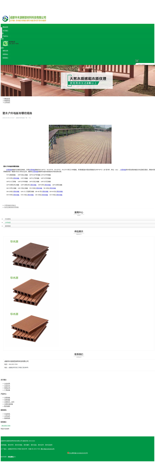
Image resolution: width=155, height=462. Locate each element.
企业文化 (13, 33)
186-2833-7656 (14, 44)
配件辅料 (38, 38)
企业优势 (7, 33)
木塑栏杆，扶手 (21, 38)
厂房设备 (25, 33)
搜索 (137, 61)
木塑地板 (7, 38)
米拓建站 (11, 457)
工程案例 (5, 41)
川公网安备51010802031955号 (78, 453)
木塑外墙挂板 (31, 38)
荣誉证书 (19, 33)
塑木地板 (16, 178)
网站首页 (5, 27)
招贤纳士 (5, 54)
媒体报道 (19, 48)
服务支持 (5, 50)
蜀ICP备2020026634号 (47, 449)
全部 (2, 33)
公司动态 (13, 48)
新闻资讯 (5, 45)
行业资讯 (7, 48)
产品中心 (5, 36)
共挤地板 (13, 38)
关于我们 (5, 30)
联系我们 (5, 58)
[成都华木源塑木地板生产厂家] (77, 20)
